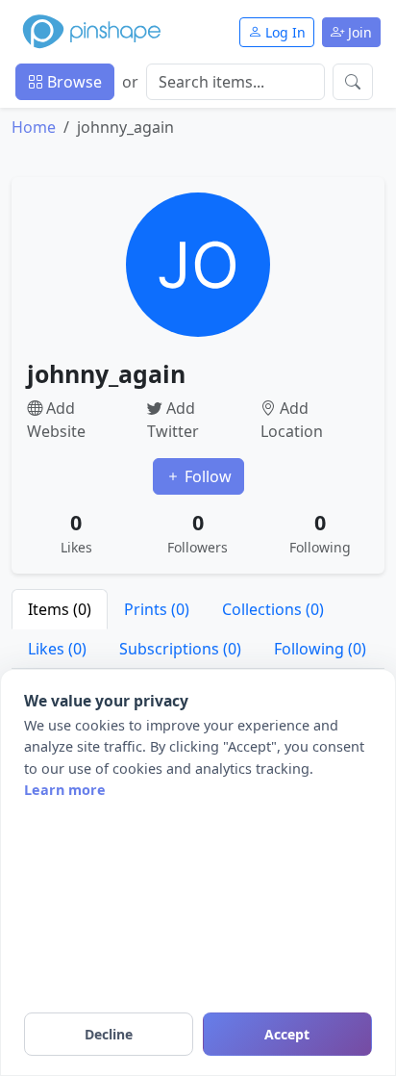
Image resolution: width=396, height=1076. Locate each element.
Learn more (65, 790)
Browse (72, 81)
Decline (109, 1034)
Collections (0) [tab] (273, 609)
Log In (283, 32)
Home (34, 127)
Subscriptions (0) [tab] (180, 648)
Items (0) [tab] (59, 609)
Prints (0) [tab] (156, 609)
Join (358, 32)
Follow (206, 476)
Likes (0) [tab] (57, 648)
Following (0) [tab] (320, 648)
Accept (286, 1034)
